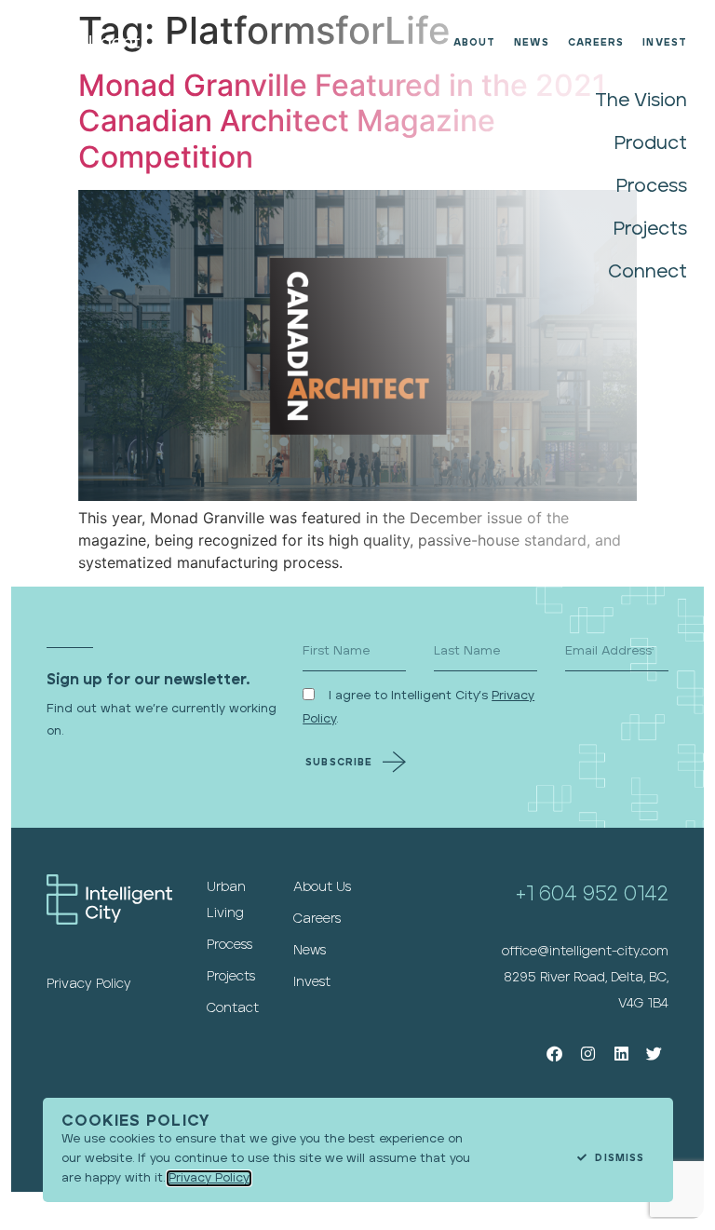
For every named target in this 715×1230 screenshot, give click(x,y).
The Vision (641, 100)
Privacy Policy (209, 1178)
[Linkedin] (621, 1053)
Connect (647, 272)
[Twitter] (654, 1053)
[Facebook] (555, 1053)
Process (651, 186)
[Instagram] (587, 1053)
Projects (650, 229)
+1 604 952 (570, 894)
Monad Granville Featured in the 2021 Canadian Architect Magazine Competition (342, 121)
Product (650, 143)
